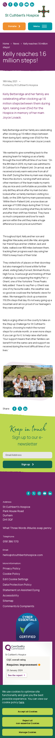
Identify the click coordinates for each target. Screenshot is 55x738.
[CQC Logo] (15, 650)
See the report (15, 675)
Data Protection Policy (17, 584)
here (21, 702)
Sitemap (8, 600)
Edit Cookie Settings (15, 579)
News (16, 43)
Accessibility (11, 595)
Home (6, 43)
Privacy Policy (11, 568)
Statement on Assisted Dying (21, 590)
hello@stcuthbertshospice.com (23, 555)
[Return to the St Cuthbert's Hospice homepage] (27, 11)
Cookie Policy (11, 573)
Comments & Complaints (18, 606)
